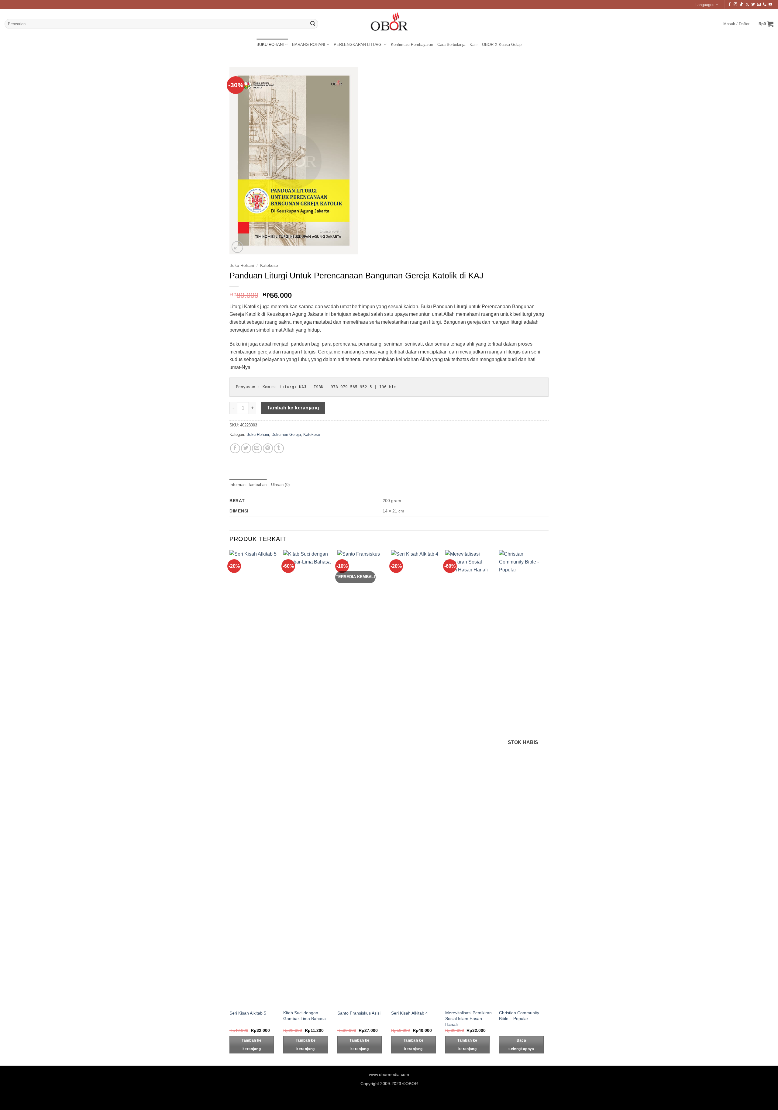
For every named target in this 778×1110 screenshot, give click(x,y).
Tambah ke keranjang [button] (251, 1045)
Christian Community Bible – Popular (519, 1015)
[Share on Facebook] (235, 448)
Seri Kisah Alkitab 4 (409, 1013)
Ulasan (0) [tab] (280, 484)
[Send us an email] (759, 4)
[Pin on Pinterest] (268, 448)
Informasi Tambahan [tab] (248, 484)
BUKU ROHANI (270, 44)
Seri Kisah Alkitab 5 (247, 1013)
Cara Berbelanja (451, 44)
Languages (704, 4)
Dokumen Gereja (286, 434)
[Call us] (764, 4)
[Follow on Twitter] (753, 4)
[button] (766, 24)
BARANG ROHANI (308, 44)
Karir (474, 44)
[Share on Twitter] (246, 448)
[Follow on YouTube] (770, 4)
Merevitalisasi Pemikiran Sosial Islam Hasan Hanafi (468, 1018)
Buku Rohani (241, 265)
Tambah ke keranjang (293, 407)
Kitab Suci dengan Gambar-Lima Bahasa (304, 1015)
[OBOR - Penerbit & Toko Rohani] (389, 24)
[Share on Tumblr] (279, 448)
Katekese (269, 265)
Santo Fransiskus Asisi (358, 1013)
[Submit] (313, 24)
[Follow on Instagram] (735, 4)
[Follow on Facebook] (730, 4)
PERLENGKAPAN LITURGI (358, 44)
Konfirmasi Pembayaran (412, 44)
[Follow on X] (747, 4)
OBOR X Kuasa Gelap (502, 44)
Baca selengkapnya (521, 1045)
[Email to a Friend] (257, 448)
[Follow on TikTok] (741, 4)
